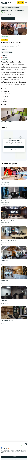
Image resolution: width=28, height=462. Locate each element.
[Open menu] (26, 3)
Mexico (6, 7)
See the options (8, 18)
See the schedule (4, 59)
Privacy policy (24, 445)
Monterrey (11, 7)
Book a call (20, 2)
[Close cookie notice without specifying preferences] (26, 444)
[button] (3, 446)
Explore (2, 7)
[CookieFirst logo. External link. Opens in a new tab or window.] (1, 447)
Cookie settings (14, 149)
